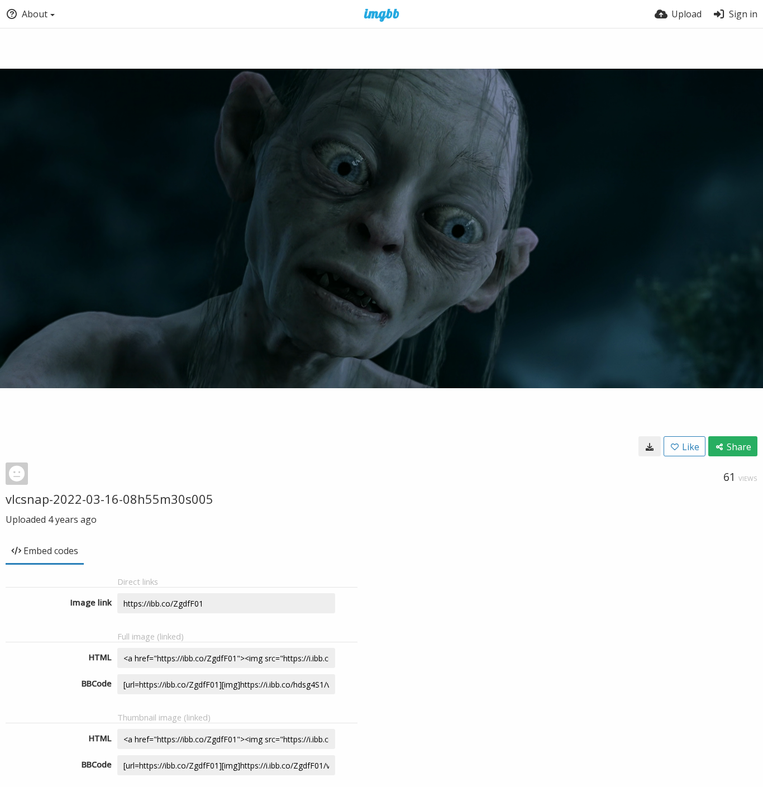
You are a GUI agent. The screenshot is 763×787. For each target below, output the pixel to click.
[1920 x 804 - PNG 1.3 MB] (649, 446)
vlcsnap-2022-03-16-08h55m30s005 (109, 498)
